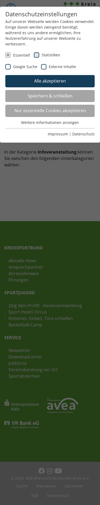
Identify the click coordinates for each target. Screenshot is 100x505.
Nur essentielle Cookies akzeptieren (50, 110)
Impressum (58, 133)
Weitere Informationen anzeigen (50, 122)
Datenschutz (83, 133)
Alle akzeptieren (50, 81)
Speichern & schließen (50, 96)
